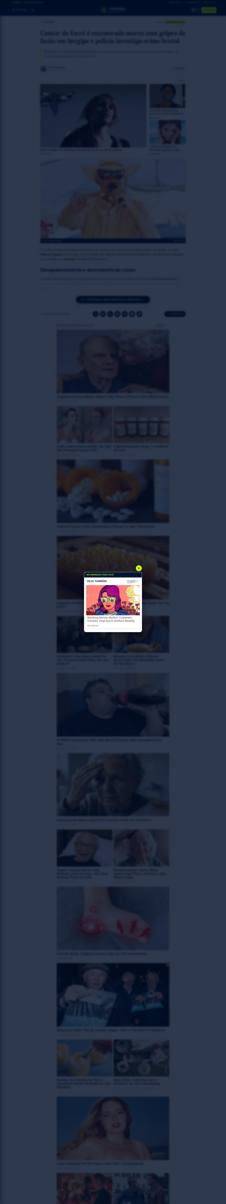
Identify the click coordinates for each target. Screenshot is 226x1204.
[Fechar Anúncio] (139, 568)
